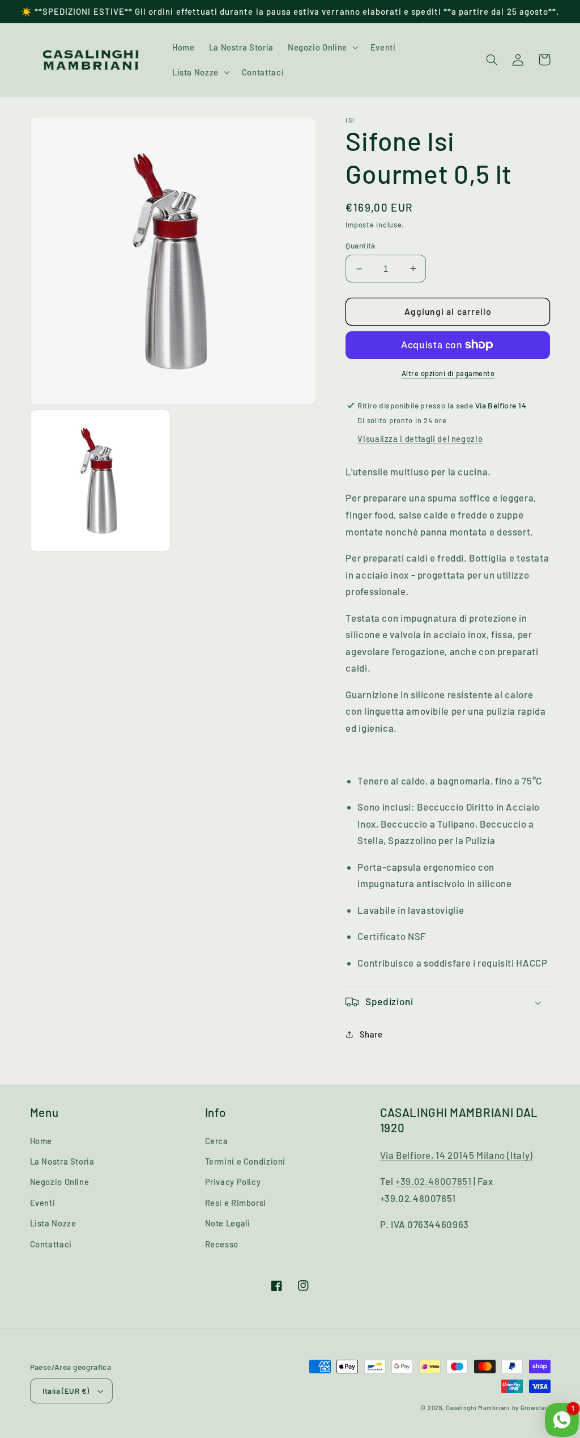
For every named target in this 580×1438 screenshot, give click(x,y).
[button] (321, 47)
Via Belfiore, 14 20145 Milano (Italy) (456, 1155)
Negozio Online (59, 1181)
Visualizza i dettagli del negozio (420, 438)
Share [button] (371, 1034)
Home (41, 1141)
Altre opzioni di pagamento (448, 373)
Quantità (360, 245)
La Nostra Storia (62, 1161)
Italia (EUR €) (65, 1390)
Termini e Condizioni (245, 1161)
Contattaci (51, 1244)
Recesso (221, 1244)
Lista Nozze (53, 1223)
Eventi (43, 1202)
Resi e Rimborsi (235, 1202)
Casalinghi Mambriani (478, 1407)
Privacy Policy (233, 1181)
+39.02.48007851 (433, 1181)
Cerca (216, 1141)
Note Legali (227, 1223)
